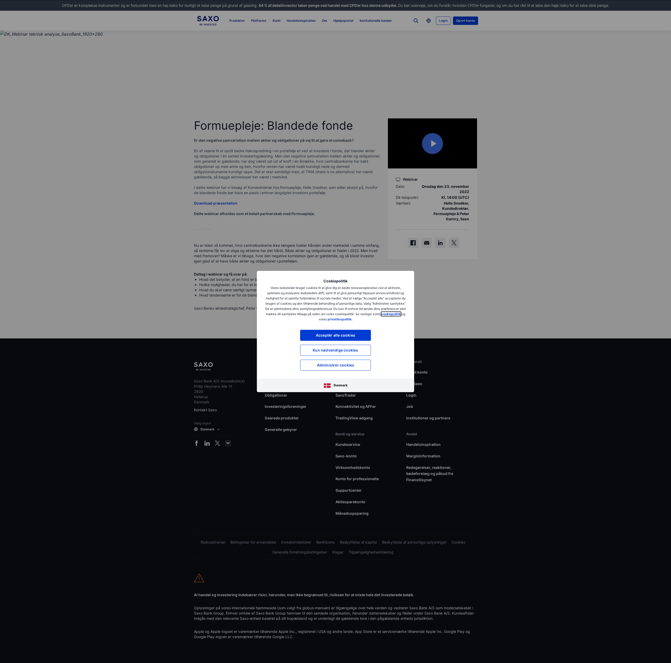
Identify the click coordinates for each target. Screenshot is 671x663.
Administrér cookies (335, 365)
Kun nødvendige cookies (335, 350)
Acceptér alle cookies (335, 335)
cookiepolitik (391, 314)
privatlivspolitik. (340, 319)
